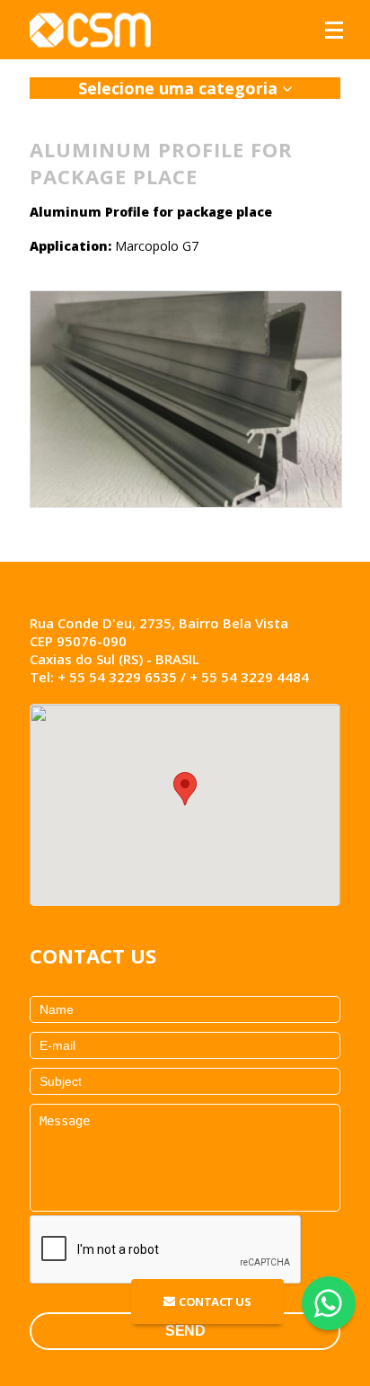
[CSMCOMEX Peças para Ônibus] (92, 29)
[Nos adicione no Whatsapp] (328, 1303)
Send (185, 1330)
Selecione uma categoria (180, 88)
